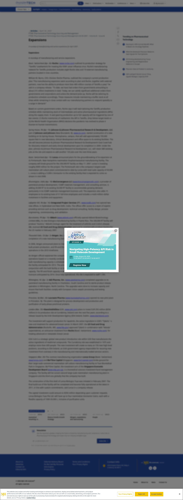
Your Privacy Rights (125, 494)
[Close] (179, 494)
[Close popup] (115, 230)
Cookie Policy (30, 498)
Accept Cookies (156, 494)
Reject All (141, 494)
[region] (91, 494)
